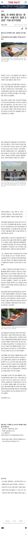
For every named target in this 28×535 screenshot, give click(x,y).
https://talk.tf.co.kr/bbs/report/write (12, 435)
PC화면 (21, 521)
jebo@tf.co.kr (10, 431)
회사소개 (7, 521)
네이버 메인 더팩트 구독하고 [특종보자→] (13, 439)
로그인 (14, 521)
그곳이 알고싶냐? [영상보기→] (10, 441)
